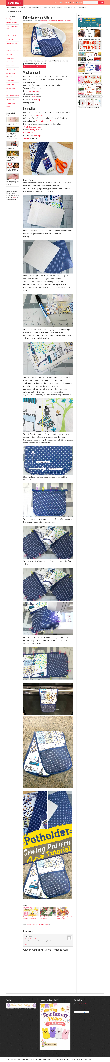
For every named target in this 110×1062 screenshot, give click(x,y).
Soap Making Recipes (12, 95)
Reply (26, 944)
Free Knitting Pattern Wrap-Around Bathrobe (12, 123)
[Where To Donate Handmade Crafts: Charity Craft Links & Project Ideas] (21, 1007)
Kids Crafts (9, 77)
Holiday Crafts (10, 69)
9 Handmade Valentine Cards (84, 50)
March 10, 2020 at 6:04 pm (31, 938)
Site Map (42, 1059)
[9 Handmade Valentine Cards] (90, 49)
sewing (33, 97)
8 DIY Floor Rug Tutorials (49, 8)
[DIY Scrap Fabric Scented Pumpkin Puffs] (65, 911)
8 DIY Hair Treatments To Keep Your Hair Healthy (89, 39)
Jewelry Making (10, 73)
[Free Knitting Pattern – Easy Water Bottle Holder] (13, 145)
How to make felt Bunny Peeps (46, 1051)
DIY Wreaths (10, 107)
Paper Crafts (10, 84)
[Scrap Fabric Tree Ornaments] (48, 911)
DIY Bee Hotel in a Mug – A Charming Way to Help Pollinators (12, 158)
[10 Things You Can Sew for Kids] (90, 72)
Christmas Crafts (11, 32)
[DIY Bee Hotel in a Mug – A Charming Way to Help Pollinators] (13, 156)
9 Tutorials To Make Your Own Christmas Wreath (88, 108)
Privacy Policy (35, 1059)
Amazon (39, 115)
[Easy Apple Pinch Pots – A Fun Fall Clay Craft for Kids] (13, 168)
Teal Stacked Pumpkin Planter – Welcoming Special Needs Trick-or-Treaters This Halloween (11, 136)
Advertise (89, 1059)
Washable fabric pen (32, 127)
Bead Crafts (9, 54)
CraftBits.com (14, 3)
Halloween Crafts (11, 36)
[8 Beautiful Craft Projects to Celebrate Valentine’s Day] (90, 83)
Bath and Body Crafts (12, 50)
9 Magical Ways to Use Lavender (14, 11)
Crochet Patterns (11, 22)
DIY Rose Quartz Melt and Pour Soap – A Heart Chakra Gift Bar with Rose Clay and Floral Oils (12, 182)
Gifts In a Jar (10, 62)
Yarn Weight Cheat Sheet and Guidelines (16, 8)
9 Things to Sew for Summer (84, 62)
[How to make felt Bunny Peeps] (55, 1050)
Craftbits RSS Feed (84, 1004)
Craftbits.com (21, 1059)
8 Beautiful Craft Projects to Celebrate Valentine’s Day (90, 85)
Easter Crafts (10, 39)
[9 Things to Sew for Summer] (90, 61)
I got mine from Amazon (46, 121)
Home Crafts (43, 20)
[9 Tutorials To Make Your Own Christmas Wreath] (90, 106)
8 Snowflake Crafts (82, 8)
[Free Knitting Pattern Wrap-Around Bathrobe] (13, 122)
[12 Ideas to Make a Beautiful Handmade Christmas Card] (90, 95)
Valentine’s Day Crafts (12, 47)
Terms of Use (50, 1059)
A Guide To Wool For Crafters (34, 8)
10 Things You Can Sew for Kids (85, 73)
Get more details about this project (34, 66)
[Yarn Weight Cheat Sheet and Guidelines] (90, 26)
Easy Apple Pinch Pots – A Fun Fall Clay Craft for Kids (12, 170)
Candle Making (10, 58)
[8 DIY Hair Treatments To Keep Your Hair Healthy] (90, 38)
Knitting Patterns (11, 19)
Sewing (26, 138)
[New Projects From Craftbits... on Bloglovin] (81, 1012)
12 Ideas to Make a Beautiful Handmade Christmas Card (90, 96)
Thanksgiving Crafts (12, 43)
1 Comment (67, 20)
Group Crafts (10, 65)
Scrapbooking (10, 92)
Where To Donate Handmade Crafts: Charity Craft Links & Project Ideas (21, 1009)
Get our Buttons (80, 1059)
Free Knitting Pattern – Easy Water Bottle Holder (12, 147)
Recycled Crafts (10, 88)
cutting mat (34, 91)
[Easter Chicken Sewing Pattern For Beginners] (30, 911)
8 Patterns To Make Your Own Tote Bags (66, 8)
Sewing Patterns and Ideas (55, 20)
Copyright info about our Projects (65, 1059)
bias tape (37, 100)
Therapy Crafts (10, 99)
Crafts (14, 197)
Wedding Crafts (10, 103)
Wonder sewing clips (32, 132)
